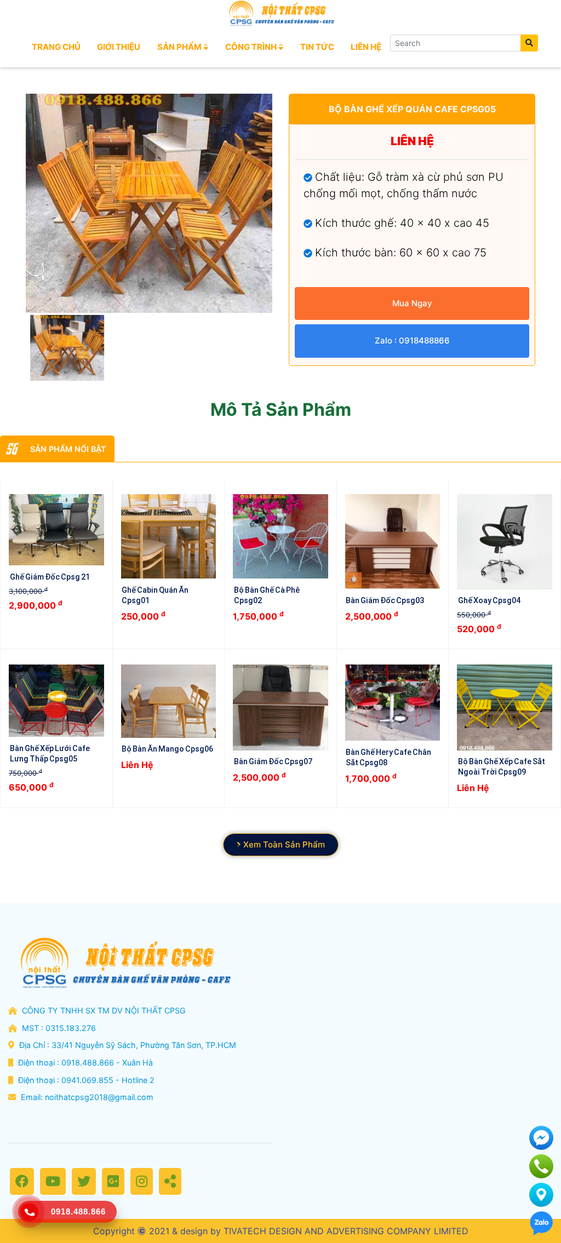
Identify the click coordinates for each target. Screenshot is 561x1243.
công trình (251, 47)
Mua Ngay (412, 303)
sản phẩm (180, 47)
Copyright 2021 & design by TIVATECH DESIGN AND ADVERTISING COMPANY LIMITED (280, 1230)
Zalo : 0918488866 (412, 340)
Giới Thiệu (118, 47)
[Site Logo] (280, 13)
